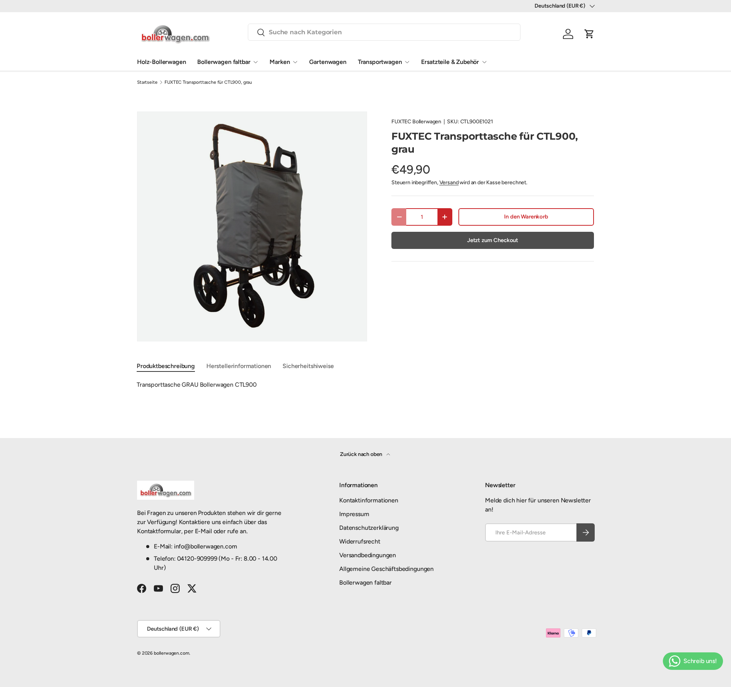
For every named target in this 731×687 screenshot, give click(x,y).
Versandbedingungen (367, 555)
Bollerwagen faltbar (223, 61)
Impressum (354, 514)
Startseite (147, 82)
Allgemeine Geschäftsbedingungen (386, 568)
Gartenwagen (327, 61)
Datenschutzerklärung (369, 527)
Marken (280, 61)
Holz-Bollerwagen (161, 61)
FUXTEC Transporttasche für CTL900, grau (208, 82)
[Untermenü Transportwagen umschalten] (407, 62)
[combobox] (384, 32)
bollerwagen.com (171, 653)
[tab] (166, 366)
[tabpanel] (365, 384)
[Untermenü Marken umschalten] (295, 62)
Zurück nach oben (361, 454)
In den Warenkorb (526, 216)
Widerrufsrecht (359, 541)
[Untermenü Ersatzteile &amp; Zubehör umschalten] (484, 62)
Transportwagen (380, 61)
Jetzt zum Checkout (492, 240)
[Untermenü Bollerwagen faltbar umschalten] (255, 62)
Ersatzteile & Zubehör (450, 61)
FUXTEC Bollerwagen (416, 121)
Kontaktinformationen (368, 500)
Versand (449, 182)
